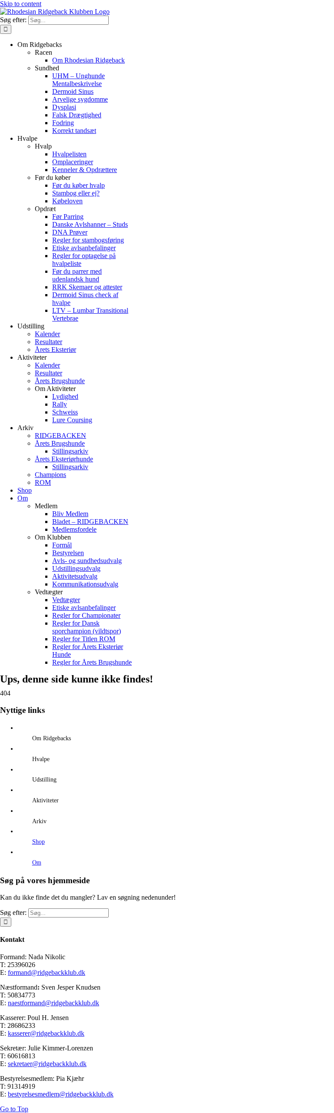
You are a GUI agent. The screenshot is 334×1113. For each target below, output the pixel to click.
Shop (38, 841)
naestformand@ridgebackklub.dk (53, 1003)
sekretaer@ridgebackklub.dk (47, 1063)
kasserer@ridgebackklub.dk (46, 1033)
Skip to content (20, 3)
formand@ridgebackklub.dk (46, 972)
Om (36, 862)
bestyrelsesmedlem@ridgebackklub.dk (61, 1094)
